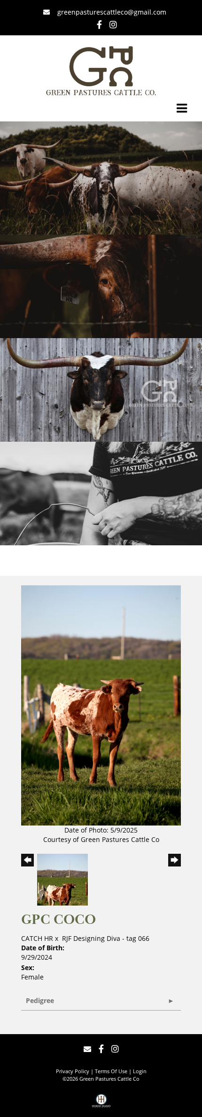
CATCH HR (37, 938)
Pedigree (40, 1000)
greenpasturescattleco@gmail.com (110, 12)
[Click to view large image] (101, 704)
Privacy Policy (72, 1071)
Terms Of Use (111, 1071)
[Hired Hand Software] (101, 1104)
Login (140, 1071)
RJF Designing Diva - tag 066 (105, 938)
